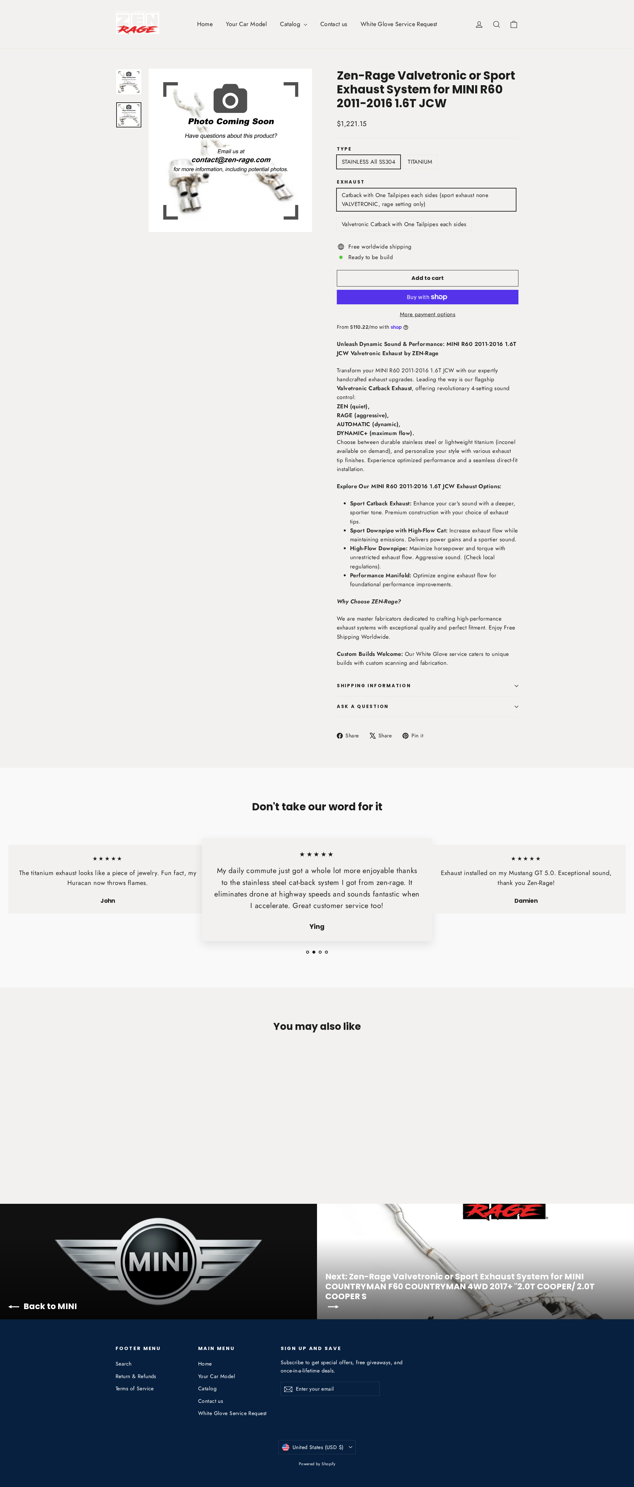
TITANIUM (420, 162)
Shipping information (374, 686)
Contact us (333, 24)
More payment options (428, 314)
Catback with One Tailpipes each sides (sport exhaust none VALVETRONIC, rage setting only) (415, 199)
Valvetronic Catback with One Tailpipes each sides (404, 224)
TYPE (344, 149)
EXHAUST (351, 182)
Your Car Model (246, 24)
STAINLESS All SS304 (368, 162)
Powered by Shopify (317, 1464)
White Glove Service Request (399, 24)
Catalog (291, 24)
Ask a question (363, 706)
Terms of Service (135, 1388)
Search (124, 1364)
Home (205, 24)
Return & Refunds (136, 1376)
